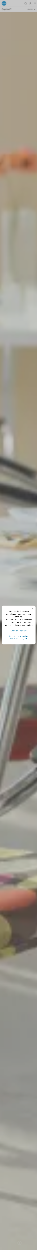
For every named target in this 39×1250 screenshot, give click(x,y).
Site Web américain (19, 630)
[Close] (32, 609)
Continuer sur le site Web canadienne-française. (19, 637)
